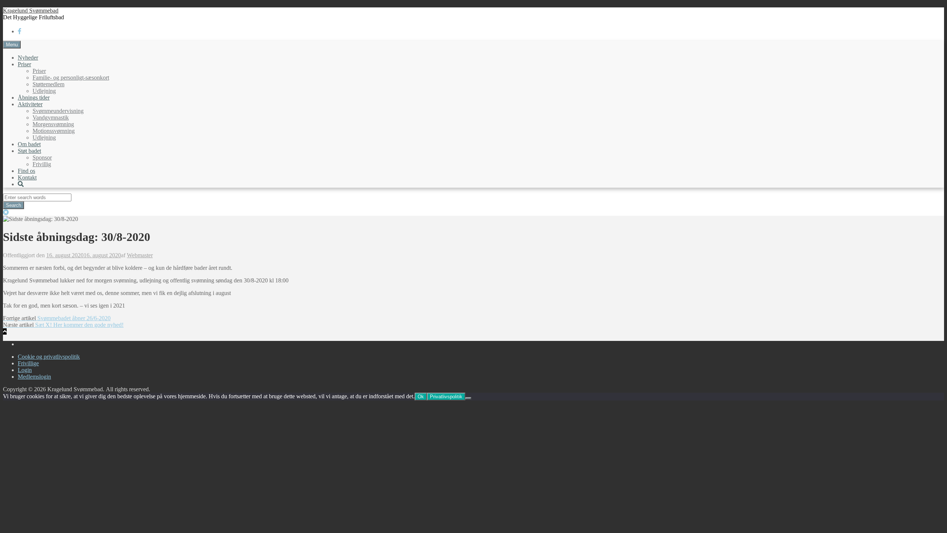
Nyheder (28, 57)
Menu (12, 44)
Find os (26, 171)
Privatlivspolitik (446, 396)
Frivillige (28, 363)
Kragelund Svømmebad (30, 10)
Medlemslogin (34, 376)
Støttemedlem (48, 84)
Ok (421, 396)
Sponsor (42, 157)
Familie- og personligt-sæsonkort (71, 77)
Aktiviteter (30, 104)
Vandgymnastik (51, 117)
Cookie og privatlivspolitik (49, 356)
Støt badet (29, 151)
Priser (24, 64)
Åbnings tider (34, 97)
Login (25, 370)
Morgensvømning (53, 124)
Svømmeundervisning (58, 111)
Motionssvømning (54, 131)
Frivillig (42, 164)
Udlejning (44, 91)
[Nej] (468, 398)
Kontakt (27, 177)
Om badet (29, 144)
